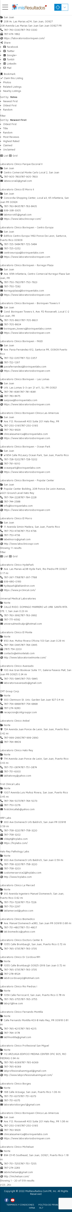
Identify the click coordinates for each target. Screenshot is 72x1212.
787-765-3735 (28, 948)
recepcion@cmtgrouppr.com (20, 712)
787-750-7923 (29, 282)
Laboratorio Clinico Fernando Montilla (21, 1011)
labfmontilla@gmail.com (17, 1037)
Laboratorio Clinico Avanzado (17, 665)
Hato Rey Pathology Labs (14, 851)
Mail (8, 67)
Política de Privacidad (51, 1204)
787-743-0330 (29, 29)
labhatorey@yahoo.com (17, 775)
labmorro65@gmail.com (17, 214)
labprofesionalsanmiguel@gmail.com (25, 1070)
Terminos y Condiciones (20, 1204)
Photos (7, 82)
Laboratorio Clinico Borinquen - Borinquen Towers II (30, 303)
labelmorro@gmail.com (17, 539)
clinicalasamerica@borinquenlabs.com (26, 433)
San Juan (8, 17)
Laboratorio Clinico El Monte (16, 632)
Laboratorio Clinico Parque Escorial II (21, 164)
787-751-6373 (28, 1096)
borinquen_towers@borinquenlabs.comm (27, 328)
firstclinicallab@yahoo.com (19, 809)
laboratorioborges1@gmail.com (22, 1104)
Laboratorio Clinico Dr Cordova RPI (20, 956)
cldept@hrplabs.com (16, 838)
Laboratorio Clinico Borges (15, 1083)
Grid (14, 155)
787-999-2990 (29, 737)
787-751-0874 (28, 767)
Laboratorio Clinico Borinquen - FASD (21, 341)
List (5, 155)
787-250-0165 (29, 425)
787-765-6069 (29, 1062)
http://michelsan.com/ (16, 1176)
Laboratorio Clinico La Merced (17, 885)
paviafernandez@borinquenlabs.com (25, 366)
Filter (3, 115)
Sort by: (8, 97)
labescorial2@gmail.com (18, 180)
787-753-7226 (28, 902)
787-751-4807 (28, 927)
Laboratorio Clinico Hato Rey (16, 750)
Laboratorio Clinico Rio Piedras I (18, 986)
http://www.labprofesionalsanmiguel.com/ (28, 1074)
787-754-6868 (29, 703)
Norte (6, 602)
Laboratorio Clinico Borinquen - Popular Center (27, 480)
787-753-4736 (28, 530)
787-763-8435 (28, 206)
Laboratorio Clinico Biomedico (17, 919)
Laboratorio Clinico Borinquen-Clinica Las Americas (29, 412)
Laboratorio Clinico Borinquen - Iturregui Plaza (26, 265)
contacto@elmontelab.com (19, 653)
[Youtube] (13, 1200)
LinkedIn (11, 63)
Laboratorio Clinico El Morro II (17, 189)
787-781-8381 (28, 391)
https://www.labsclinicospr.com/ (22, 218)
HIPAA (32, 1207)
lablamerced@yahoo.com (18, 910)
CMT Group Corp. (10, 691)
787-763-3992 (28, 615)
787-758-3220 (29, 830)
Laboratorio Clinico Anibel (15, 720)
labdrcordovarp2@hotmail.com (21, 977)
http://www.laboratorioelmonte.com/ (25, 657)
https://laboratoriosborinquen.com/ (24, 38)
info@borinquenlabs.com (18, 505)
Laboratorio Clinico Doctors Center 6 (21, 940)
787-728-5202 (29, 459)
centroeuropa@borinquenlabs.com (24, 252)
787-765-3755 (29, 999)
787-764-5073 (29, 800)
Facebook (12, 46)
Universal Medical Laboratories (18, 598)
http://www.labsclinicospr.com (21, 543)
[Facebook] (6, 1200)
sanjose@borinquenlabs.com (20, 400)
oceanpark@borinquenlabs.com (22, 467)
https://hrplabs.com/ (16, 843)
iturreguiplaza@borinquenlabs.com (24, 290)
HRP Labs (5, 817)
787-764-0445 (29, 644)
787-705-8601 (29, 320)
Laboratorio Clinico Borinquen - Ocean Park (25, 446)
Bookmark (9, 73)
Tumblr (10, 59)
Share (7, 42)
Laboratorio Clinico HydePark (17, 564)
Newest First (10, 101)
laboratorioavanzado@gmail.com (23, 682)
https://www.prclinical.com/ (20, 590)
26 (8, 1184)
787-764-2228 (28, 497)
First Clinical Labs (10, 784)
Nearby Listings (12, 90)
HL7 (41, 1207)
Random (7, 109)
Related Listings (12, 86)
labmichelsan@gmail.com (18, 1172)
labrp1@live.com (13, 1003)
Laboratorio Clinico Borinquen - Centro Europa (26, 227)
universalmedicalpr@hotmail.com (23, 623)
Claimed (7, 145)
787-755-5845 (29, 678)
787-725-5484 (28, 244)
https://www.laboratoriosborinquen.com (27, 256)
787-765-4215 (28, 1028)
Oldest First (10, 105)
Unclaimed (9, 149)
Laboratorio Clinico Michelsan (17, 1146)
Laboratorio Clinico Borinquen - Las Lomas (24, 379)
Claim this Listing (13, 78)
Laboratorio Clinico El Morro (16, 518)
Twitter (10, 50)
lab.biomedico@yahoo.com (19, 931)
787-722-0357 (28, 357)
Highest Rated (11, 141)
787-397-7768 (28, 577)
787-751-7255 (28, 1163)
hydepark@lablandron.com (19, 585)
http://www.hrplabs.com (18, 876)
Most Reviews (11, 136)
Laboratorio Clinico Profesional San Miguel (24, 1045)
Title (5, 128)
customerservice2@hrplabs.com (22, 872)
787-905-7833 (29, 176)
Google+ (11, 55)
